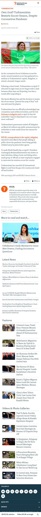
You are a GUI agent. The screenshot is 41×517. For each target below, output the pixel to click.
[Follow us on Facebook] (26, 491)
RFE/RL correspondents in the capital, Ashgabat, (19, 137)
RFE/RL (5, 24)
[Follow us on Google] (17, 491)
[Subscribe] (3, 496)
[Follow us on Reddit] (8, 491)
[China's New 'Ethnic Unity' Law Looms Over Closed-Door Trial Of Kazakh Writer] (8, 395)
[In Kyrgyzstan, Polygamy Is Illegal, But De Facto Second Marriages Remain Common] (8, 441)
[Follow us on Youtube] (3, 491)
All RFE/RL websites (8, 514)
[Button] (37, 32)
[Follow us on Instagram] (12, 491)
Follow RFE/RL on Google (25, 514)
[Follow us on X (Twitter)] (21, 491)
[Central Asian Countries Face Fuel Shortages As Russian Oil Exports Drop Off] (8, 428)
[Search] (38, 514)
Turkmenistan (7, 9)
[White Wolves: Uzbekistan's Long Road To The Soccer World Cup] (8, 465)
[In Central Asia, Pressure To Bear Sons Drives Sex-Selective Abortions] (8, 475)
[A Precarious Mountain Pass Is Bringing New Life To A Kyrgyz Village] (8, 454)
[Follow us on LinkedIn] (31, 491)
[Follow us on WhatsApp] (35, 491)
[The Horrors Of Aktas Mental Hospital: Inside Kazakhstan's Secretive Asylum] (8, 369)
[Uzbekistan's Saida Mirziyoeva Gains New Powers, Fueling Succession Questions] (20, 233)
